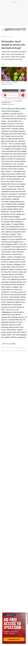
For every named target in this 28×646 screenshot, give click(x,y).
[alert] (14, 628)
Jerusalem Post (4, 36)
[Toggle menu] (3, 29)
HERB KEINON (13, 101)
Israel (11, 36)
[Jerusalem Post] (15, 29)
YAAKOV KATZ (6, 101)
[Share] (2, 64)
